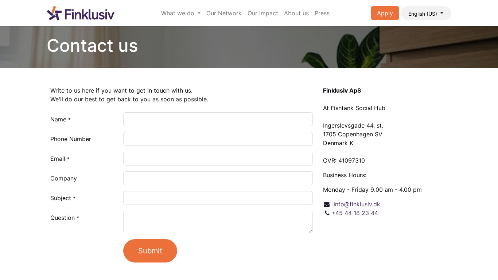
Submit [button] (150, 250)
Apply (385, 13)
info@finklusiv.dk (357, 204)
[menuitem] (180, 13)
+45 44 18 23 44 (354, 213)
